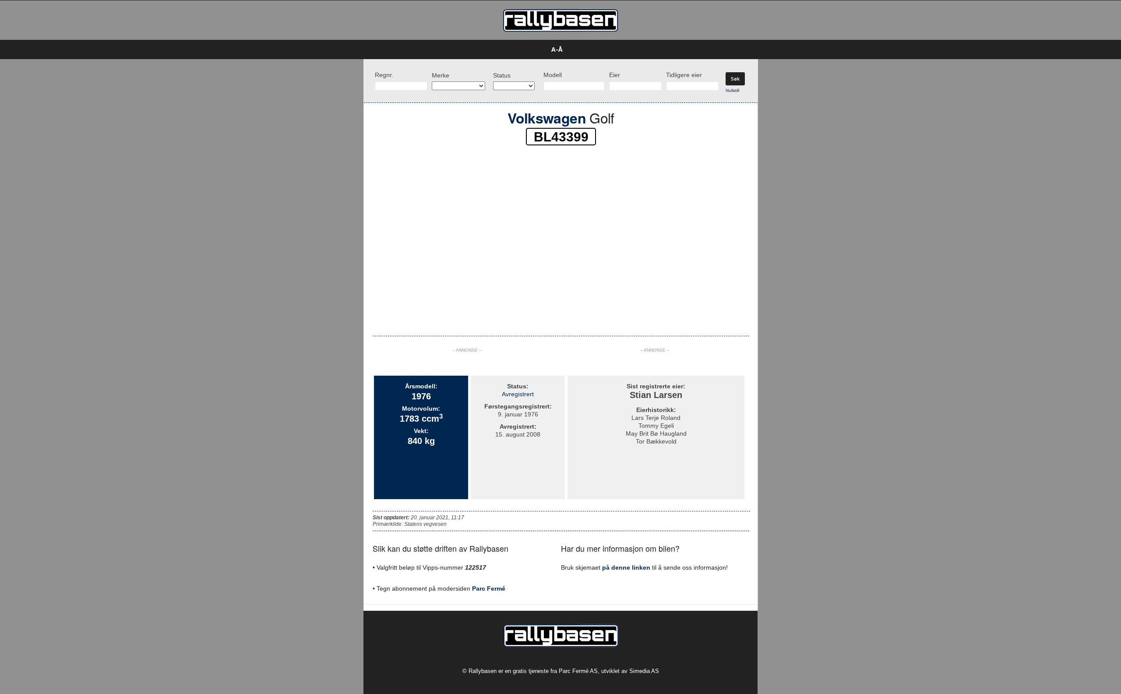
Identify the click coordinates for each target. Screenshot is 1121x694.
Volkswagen (547, 118)
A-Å (557, 49)
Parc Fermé (488, 588)
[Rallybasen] (560, 20)
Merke (440, 75)
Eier (614, 74)
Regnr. (384, 74)
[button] (771, 49)
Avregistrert (518, 394)
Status (502, 75)
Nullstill (732, 90)
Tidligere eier (684, 74)
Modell (552, 74)
